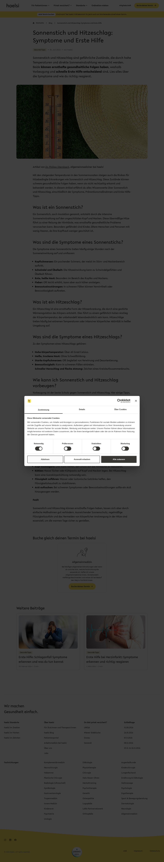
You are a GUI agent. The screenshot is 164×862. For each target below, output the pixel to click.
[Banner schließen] (136, 401)
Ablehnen (45, 459)
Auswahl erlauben (82, 459)
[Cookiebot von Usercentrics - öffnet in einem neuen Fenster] (119, 401)
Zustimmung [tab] (43, 410)
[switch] (67, 449)
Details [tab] (82, 409)
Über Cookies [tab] (120, 409)
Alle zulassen (119, 459)
